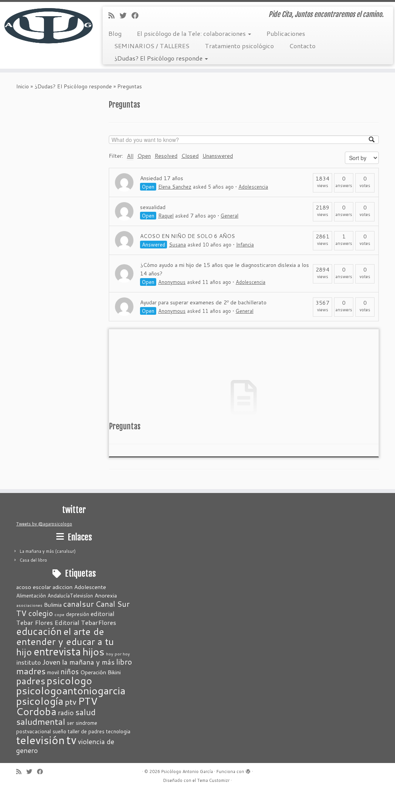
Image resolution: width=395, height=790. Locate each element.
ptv (70, 701)
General (229, 215)
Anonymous (172, 282)
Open (144, 156)
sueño (59, 731)
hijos (94, 651)
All (130, 156)
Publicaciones (286, 33)
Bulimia (53, 605)
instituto (28, 662)
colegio (40, 613)
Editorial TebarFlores (85, 622)
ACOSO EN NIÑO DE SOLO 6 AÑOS (187, 236)
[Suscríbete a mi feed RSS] (114, 15)
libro (124, 661)
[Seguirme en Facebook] (137, 15)
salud (85, 712)
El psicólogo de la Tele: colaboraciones (192, 33)
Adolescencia (253, 186)
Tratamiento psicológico (239, 45)
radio (66, 712)
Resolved (166, 156)
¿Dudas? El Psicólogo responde (159, 58)
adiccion (62, 587)
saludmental (40, 721)
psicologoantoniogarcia (70, 690)
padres (30, 680)
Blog (115, 33)
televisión (40, 740)
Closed (190, 156)
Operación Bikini (100, 672)
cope (59, 614)
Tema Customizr (213, 780)
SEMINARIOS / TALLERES (151, 45)
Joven (51, 662)
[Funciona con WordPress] (248, 770)
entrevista (57, 651)
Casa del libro (33, 560)
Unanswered (218, 156)
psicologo (69, 680)
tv (71, 740)
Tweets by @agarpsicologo (44, 524)
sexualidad (152, 207)
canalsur (78, 603)
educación (39, 631)
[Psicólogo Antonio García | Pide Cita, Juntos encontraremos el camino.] (46, 25)
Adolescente (90, 587)
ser (70, 722)
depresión (77, 614)
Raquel (166, 215)
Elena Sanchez (174, 186)
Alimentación (31, 595)
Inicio (22, 86)
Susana (177, 244)
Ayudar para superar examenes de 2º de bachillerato (203, 302)
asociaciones (29, 605)
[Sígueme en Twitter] (126, 15)
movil (53, 672)
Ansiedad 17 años (161, 178)
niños (70, 671)
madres (31, 671)
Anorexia (106, 595)
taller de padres (86, 731)
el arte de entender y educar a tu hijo (65, 641)
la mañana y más (88, 662)
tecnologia (118, 731)
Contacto (302, 45)
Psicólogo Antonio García (187, 771)
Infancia (245, 244)
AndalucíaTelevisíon (70, 595)
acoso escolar (33, 587)
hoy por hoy (118, 654)
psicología (39, 701)
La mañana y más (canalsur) (48, 551)
